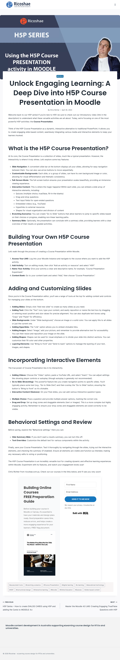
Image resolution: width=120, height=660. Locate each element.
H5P (11, 590)
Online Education (66, 590)
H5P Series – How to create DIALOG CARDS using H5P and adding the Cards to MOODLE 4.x (29, 606)
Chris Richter (54, 110)
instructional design (23, 590)
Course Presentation (51, 585)
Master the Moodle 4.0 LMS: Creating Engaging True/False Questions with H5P (91, 606)
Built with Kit (80, 513)
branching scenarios (33, 585)
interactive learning (41, 590)
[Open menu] (115, 4)
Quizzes (78, 590)
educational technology (95, 585)
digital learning (67, 585)
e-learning (80, 585)
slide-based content (92, 590)
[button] (39, 553)
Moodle (60, 76)
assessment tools (16, 585)
